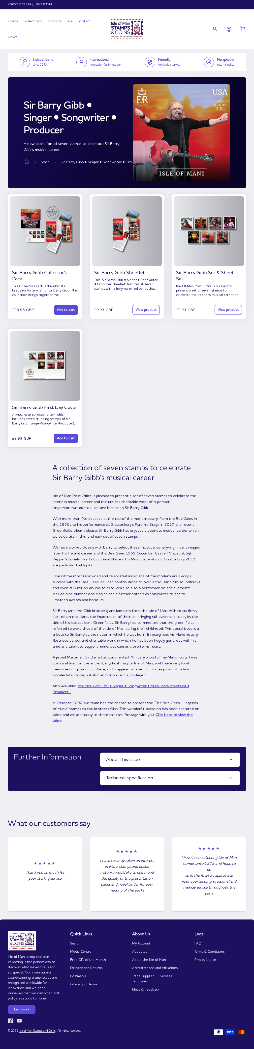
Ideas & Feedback (145, 989)
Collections (32, 21)
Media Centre (80, 951)
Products (54, 21)
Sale (69, 21)
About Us (139, 951)
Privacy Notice (205, 960)
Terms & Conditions (209, 951)
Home (13, 21)
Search (75, 943)
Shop (45, 162)
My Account (141, 943)
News (12, 37)
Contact (84, 21)
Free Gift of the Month (88, 960)
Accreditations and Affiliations (155, 968)
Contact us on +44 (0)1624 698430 (31, 4)
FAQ (197, 943)
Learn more (21, 1009)
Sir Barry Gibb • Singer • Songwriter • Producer (98, 162)
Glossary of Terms (83, 984)
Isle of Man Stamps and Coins (37, 1030)
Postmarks (78, 976)
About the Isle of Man (149, 960)
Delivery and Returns (86, 968)
